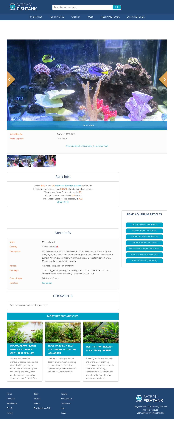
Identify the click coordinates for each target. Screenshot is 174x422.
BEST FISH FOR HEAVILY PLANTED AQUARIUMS (99, 348)
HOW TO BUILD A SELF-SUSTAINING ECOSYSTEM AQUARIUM (62, 349)
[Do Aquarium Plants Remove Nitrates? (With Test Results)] (25, 332)
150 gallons (47, 283)
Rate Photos (12, 403)
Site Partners (66, 398)
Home (9, 394)
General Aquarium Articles (144, 231)
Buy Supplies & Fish (42, 408)
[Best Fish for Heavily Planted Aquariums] (101, 332)
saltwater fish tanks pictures (68, 186)
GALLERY (75, 17)
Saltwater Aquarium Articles (144, 243)
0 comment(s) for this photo (79, 146)
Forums (64, 394)
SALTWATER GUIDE (136, 17)
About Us (11, 398)
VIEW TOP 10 (63, 202)
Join (62, 408)
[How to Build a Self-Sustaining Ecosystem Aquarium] (62, 332)
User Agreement (144, 413)
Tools (36, 394)
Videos (37, 403)
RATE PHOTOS (36, 17)
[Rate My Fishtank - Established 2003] (24, 7)
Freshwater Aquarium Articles (144, 237)
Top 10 (9, 408)
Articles (37, 398)
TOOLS (90, 17)
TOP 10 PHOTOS (57, 17)
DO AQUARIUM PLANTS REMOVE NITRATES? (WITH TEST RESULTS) (23, 349)
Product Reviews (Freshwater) (144, 255)
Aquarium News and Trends (144, 225)
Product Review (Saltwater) (144, 261)
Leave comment (100, 146)
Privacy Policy (158, 413)
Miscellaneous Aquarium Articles (144, 249)
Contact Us (66, 403)
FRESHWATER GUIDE (110, 17)
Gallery (10, 413)
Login (63, 413)
